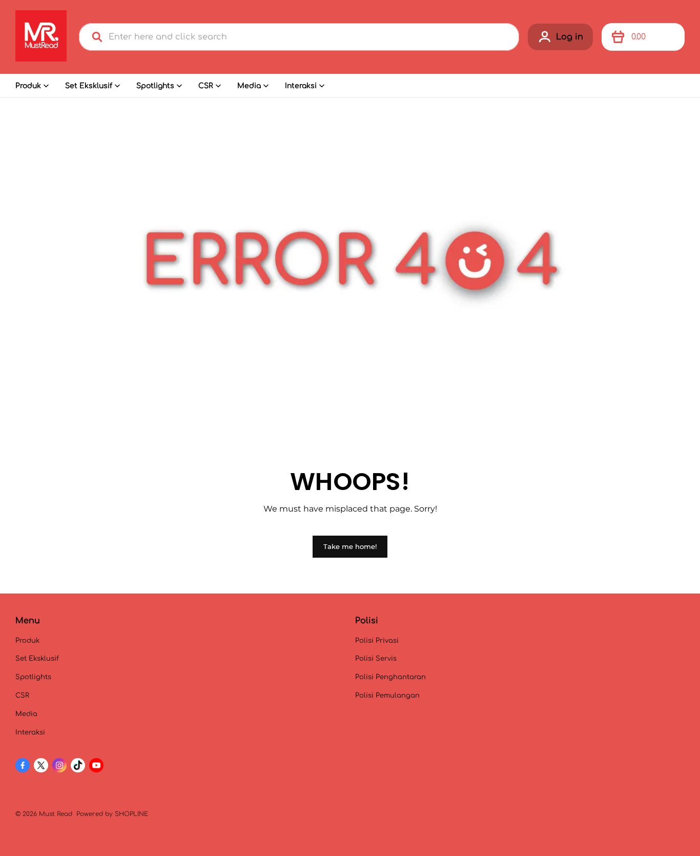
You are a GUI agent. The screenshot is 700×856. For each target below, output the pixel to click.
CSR (205, 86)
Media (249, 86)
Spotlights (155, 86)
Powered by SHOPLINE (112, 814)
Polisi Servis (376, 658)
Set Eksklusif (88, 86)
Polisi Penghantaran (390, 677)
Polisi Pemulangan (387, 695)
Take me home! (350, 546)
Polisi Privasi (377, 640)
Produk (28, 86)
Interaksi (301, 86)
